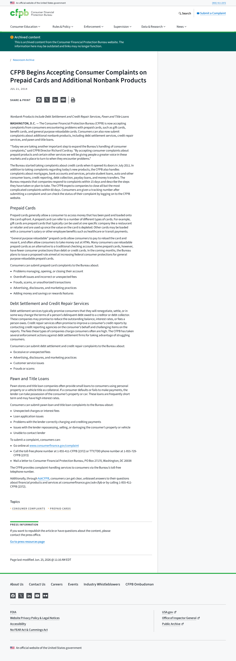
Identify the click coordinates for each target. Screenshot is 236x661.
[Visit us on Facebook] (13, 595)
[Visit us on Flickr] (45, 595)
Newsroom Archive (23, 59)
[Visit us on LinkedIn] (29, 595)
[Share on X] (47, 99)
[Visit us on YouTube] (37, 595)
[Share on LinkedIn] (55, 99)
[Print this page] (73, 100)
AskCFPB (43, 478)
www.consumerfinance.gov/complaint (54, 445)
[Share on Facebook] (39, 99)
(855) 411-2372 (219, 3)
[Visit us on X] (21, 595)
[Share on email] (63, 99)
